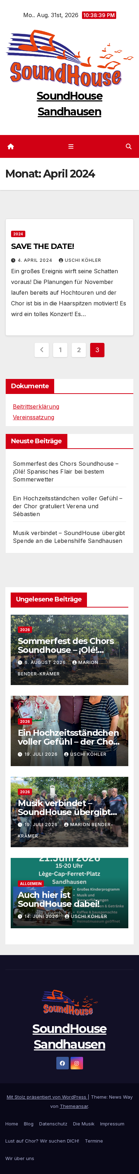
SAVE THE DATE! (42, 246)
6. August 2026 (46, 662)
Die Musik (83, 1123)
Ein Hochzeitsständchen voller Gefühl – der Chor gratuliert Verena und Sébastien (68, 506)
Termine (94, 1141)
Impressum (112, 1123)
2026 (25, 630)
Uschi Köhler (83, 260)
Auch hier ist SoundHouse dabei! (58, 899)
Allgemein (31, 883)
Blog (29, 1123)
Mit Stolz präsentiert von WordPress (47, 1097)
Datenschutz (53, 1123)
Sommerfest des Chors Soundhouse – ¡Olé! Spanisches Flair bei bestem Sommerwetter (66, 471)
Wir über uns (19, 1158)
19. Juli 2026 (42, 754)
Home (11, 1123)
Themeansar (74, 1106)
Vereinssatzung (33, 417)
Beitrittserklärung (36, 406)
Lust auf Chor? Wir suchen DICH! (42, 1141)
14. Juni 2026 (42, 916)
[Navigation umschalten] (71, 146)
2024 (18, 234)
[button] (129, 146)
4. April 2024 (36, 260)
